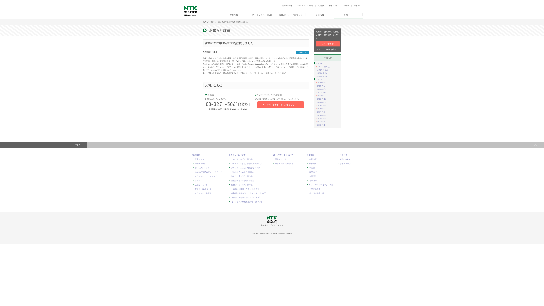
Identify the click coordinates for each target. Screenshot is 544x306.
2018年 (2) (321, 109)
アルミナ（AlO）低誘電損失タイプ (246, 163)
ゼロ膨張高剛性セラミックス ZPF (245, 189)
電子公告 (313, 180)
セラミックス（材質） (238, 155)
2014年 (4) (321, 122)
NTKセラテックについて (283, 155)
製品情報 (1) (322, 76)
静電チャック (200, 163)
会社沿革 (313, 159)
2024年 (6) (321, 89)
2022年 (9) (321, 96)
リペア (197, 180)
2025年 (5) (321, 86)
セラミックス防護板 (203, 193)
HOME (205, 22)
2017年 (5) (321, 112)
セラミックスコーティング (206, 176)
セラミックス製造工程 (284, 163)
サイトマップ (334, 6)
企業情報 (310, 155)
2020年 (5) (321, 102)
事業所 (312, 168)
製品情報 (196, 155)
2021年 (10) (322, 99)
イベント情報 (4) (323, 67)
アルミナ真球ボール (203, 189)
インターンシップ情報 (304, 6)
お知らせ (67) (322, 70)
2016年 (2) (321, 115)
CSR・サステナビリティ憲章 (321, 185)
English (346, 6)
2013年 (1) (321, 125)
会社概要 (313, 163)
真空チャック (200, 159)
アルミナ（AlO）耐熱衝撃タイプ (245, 168)
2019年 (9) (321, 106)
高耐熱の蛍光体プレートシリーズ (208, 172)
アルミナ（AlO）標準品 (242, 159)
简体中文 (357, 6)
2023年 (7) (321, 93)
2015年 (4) (321, 119)
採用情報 (321, 6)
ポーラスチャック (202, 168)
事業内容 (313, 172)
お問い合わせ (287, 6)
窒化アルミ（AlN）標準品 (242, 185)
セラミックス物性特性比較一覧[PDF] (246, 202)
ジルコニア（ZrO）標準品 (242, 172)
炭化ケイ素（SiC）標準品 (242, 176)
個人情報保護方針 (316, 193)
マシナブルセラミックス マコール (245, 197)
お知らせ (213, 22)
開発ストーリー (281, 159)
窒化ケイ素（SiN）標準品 (242, 180)
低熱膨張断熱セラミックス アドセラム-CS (248, 193)
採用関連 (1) (322, 73)
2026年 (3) (321, 83)
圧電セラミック (201, 185)
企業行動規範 (314, 189)
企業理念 (313, 176)
